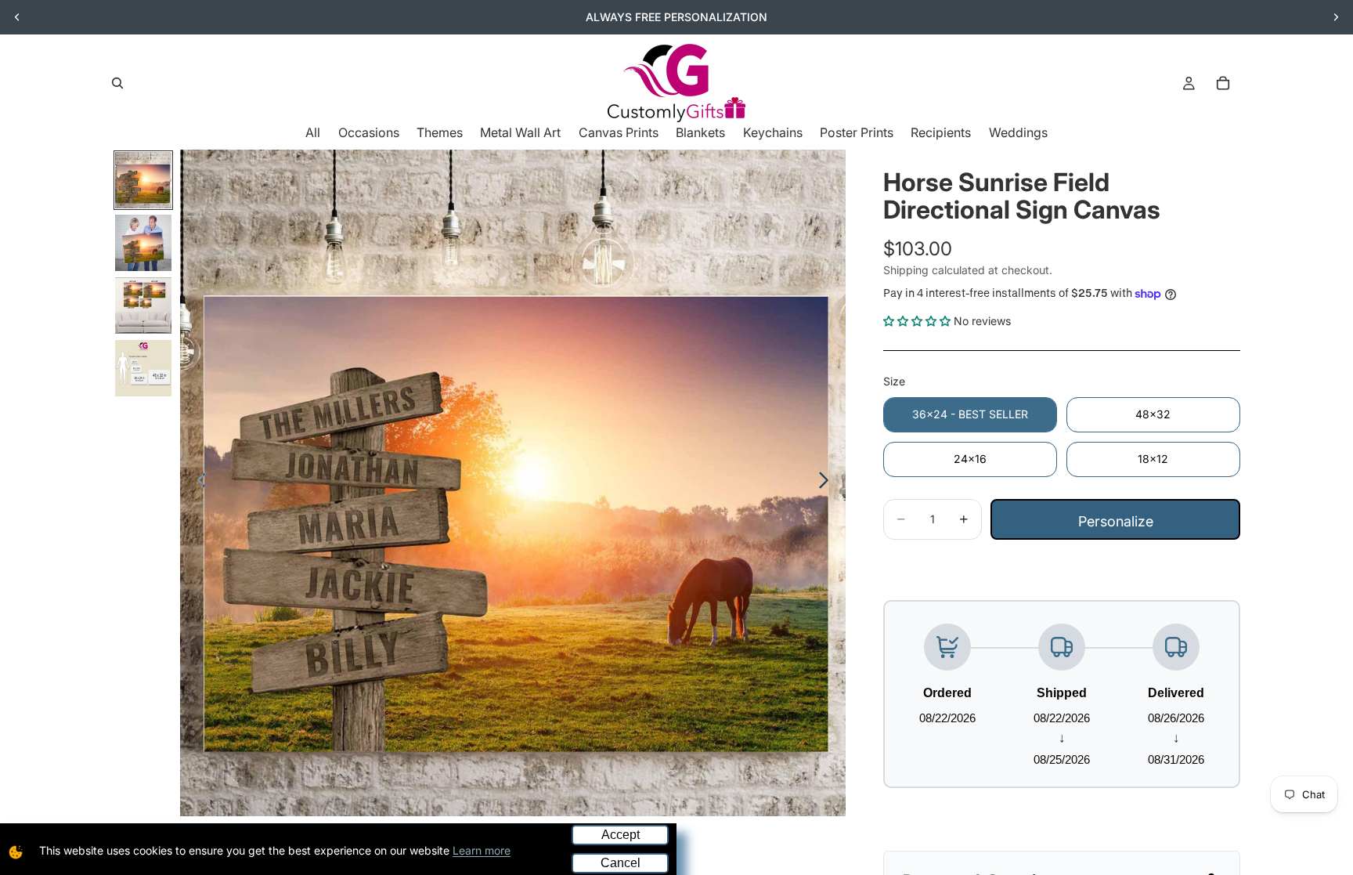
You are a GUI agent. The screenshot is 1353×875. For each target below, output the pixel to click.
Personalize (1115, 521)
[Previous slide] (17, 17)
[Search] (117, 83)
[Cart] (1223, 83)
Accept (620, 834)
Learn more (482, 850)
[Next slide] (1336, 17)
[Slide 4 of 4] (143, 368)
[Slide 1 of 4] (143, 180)
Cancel (620, 863)
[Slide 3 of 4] (143, 305)
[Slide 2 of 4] (143, 243)
